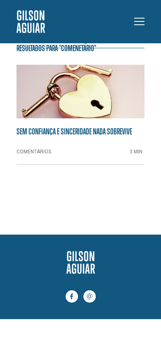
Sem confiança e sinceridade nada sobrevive (74, 131)
